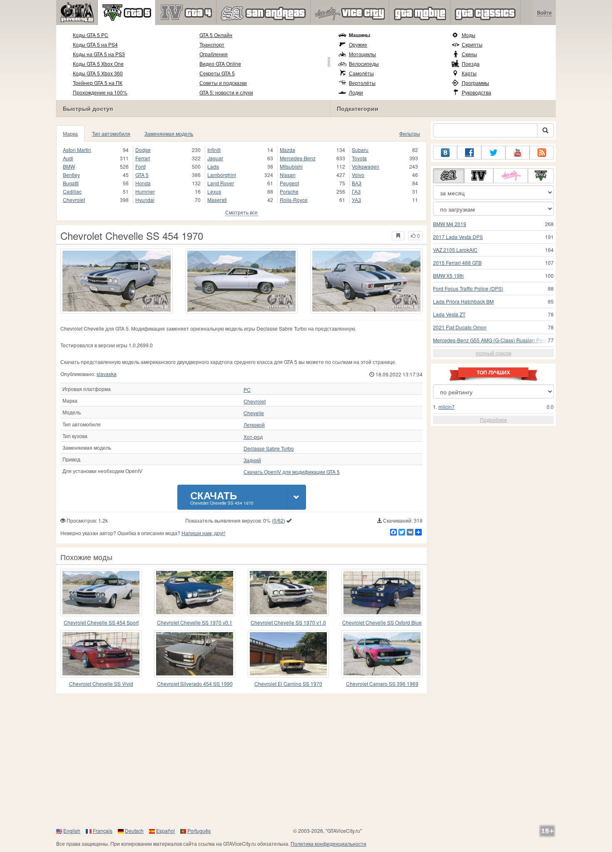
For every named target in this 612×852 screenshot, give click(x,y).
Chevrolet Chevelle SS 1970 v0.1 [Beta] (194, 623)
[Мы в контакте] (445, 152)
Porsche (289, 191)
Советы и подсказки (223, 82)
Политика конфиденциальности (328, 843)
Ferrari (142, 158)
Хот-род (253, 437)
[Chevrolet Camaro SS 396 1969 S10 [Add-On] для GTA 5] (382, 654)
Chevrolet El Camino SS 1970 (288, 683)
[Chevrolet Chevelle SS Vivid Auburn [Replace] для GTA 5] (101, 654)
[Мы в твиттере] (493, 152)
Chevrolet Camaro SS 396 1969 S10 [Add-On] (382, 684)
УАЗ (356, 199)
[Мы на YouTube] (517, 152)
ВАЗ (356, 183)
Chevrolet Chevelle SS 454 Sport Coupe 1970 (101, 623)
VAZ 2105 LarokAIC (455, 249)
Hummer (145, 191)
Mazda (287, 149)
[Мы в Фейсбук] (469, 152)
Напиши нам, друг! (203, 532)
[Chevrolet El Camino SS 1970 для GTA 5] (288, 654)
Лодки (356, 92)
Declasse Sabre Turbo (269, 448)
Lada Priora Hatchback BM (463, 301)
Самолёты (361, 73)
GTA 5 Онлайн (215, 34)
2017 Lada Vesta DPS (458, 236)
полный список (493, 352)
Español (165, 830)
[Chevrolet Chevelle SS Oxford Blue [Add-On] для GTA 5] (382, 592)
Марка (70, 133)
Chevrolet (74, 199)
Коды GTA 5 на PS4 (95, 44)
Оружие (358, 44)
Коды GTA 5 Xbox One (98, 63)
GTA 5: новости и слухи (226, 92)
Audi (68, 158)
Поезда (471, 63)
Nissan (288, 174)
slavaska (107, 373)
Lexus (214, 191)
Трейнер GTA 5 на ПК (97, 82)
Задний (252, 460)
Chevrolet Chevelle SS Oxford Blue (382, 622)
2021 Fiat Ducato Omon (460, 327)
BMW (69, 166)
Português (199, 830)
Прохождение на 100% (100, 92)
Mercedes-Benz (298, 158)
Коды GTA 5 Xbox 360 (98, 73)
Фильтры (409, 133)
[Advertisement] (306, 760)
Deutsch (134, 830)
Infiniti (214, 149)
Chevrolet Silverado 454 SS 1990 (195, 683)
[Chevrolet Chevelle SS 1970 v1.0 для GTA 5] (288, 592)
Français (102, 830)
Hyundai (144, 199)
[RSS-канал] (542, 152)
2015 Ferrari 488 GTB (457, 262)
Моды (468, 34)
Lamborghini (221, 174)
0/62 (279, 520)
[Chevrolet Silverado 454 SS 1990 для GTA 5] (194, 654)
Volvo (358, 174)
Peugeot (289, 183)
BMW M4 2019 (449, 223)
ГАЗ (356, 191)
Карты (469, 73)
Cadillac (72, 191)
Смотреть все (241, 212)
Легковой (254, 425)
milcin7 (446, 406)
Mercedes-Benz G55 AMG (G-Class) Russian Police (491, 340)
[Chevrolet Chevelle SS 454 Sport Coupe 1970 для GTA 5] (101, 592)
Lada (213, 166)
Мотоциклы (362, 53)
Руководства (476, 92)
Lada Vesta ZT (449, 314)
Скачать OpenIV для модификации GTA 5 (292, 472)
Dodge (143, 149)
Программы (475, 82)
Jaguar (215, 158)
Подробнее (493, 419)
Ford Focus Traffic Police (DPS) (468, 288)
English (71, 830)
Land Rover (220, 183)
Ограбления (213, 53)
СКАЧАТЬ (222, 497)
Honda (143, 183)
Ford (140, 166)
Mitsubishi (291, 166)
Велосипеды (364, 63)
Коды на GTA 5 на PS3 (99, 53)
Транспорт (211, 44)
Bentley (71, 174)
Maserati (217, 199)
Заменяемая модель (168, 133)
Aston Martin (77, 149)
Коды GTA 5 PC (90, 34)
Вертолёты (362, 82)
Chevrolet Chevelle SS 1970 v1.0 (288, 622)
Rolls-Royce (294, 199)
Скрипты (472, 44)
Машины (359, 35)
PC (247, 390)
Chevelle (254, 413)
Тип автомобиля (111, 133)
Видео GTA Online (220, 63)
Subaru (360, 149)
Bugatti (71, 183)
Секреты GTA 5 (217, 73)
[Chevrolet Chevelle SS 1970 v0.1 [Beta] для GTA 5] (194, 592)
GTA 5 (142, 174)
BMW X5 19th (448, 275)
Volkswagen (365, 166)
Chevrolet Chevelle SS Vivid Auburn (101, 684)
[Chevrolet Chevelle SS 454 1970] (116, 281)
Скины (469, 53)
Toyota (359, 158)
